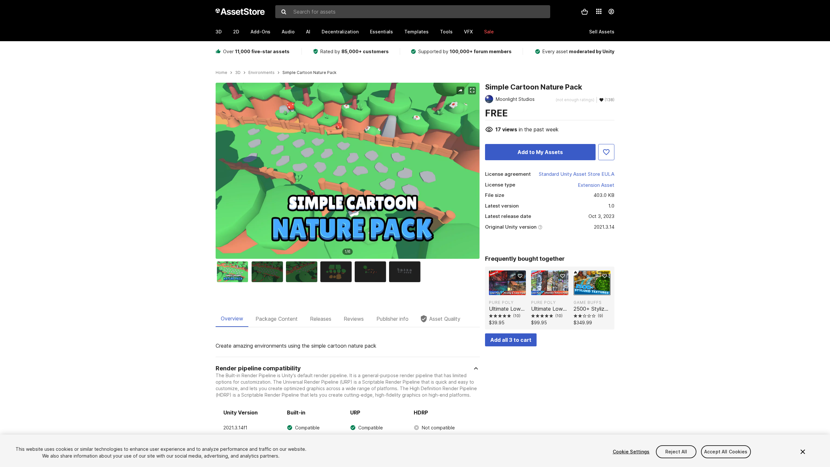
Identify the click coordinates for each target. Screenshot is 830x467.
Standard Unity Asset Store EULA (576, 174)
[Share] (460, 90)
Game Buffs (588, 302)
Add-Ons (260, 31)
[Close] (803, 452)
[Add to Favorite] (606, 152)
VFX (468, 31)
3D (219, 31)
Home (221, 72)
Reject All (676, 451)
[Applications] (599, 11)
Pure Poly (501, 302)
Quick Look (510, 289)
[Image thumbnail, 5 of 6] (372, 271)
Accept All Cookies (726, 451)
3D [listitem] (238, 72)
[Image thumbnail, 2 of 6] (269, 271)
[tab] (232, 319)
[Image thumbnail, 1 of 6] (234, 271)
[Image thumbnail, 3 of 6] (303, 271)
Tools (446, 31)
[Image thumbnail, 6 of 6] (406, 271)
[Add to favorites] (520, 276)
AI (308, 31)
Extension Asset (596, 185)
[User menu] (611, 11)
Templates (416, 31)
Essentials (381, 31)
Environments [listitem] (261, 72)
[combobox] (412, 11)
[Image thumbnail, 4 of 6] (337, 271)
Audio (288, 31)
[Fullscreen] (472, 90)
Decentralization (340, 31)
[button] (584, 12)
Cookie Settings (631, 451)
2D (236, 31)
